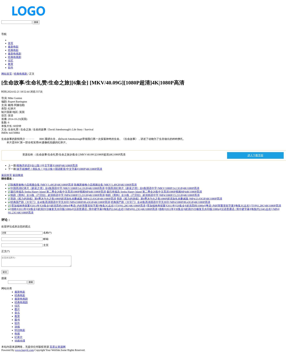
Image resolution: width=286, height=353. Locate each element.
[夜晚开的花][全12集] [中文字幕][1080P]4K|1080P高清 (47, 165)
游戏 (17, 326)
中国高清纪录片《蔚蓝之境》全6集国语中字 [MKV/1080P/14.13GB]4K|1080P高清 (152, 188)
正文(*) (5, 251)
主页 (45, 245)
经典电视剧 (14, 57)
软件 (10, 67)
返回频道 (18, 175)
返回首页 (6, 175)
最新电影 (13, 46)
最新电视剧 (14, 53)
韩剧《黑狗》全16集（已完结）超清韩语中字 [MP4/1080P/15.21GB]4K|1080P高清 (152, 195)
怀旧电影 (20, 330)
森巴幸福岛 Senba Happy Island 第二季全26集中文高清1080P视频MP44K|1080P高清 (154, 191)
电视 (17, 333)
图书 (17, 319)
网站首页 (6, 73)
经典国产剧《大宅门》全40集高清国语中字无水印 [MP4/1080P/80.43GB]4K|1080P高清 (160, 202)
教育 (10, 64)
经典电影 (13, 50)
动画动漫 (20, 340)
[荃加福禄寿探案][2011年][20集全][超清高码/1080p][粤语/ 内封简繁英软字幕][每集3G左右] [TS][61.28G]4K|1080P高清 (213, 205)
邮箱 (45, 239)
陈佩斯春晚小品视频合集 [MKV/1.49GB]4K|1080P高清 (105, 184)
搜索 (36, 22)
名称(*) (47, 232)
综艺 (10, 60)
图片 (17, 309)
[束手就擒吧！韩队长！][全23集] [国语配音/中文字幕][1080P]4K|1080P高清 (59, 169)
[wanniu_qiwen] (27, 18)
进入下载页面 (255, 155)
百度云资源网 (58, 346)
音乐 (17, 312)
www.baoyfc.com (24, 350)
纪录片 (19, 337)
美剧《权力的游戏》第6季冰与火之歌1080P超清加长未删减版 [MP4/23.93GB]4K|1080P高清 (169, 198)
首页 (10, 43)
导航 (4, 34)
